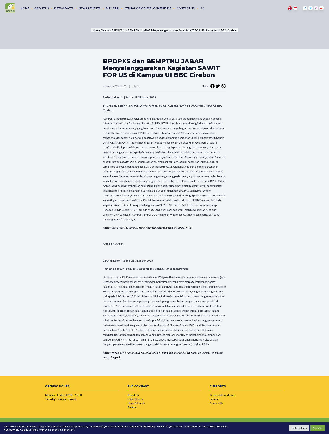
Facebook (305, 8)
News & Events (89, 8)
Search (202, 8)
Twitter (310, 8)
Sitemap (214, 399)
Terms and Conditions (222, 394)
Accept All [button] (318, 428)
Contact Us (185, 8)
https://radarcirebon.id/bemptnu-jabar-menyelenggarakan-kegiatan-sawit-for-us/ (147, 227)
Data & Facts (63, 8)
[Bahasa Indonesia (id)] (295, 8)
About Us (42, 8)
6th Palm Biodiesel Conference (148, 8)
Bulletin (112, 8)
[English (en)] (290, 8)
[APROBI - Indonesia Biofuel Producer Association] (10, 8)
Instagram (316, 8)
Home (25, 8)
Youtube (321, 8)
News (136, 86)
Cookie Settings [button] (299, 428)
